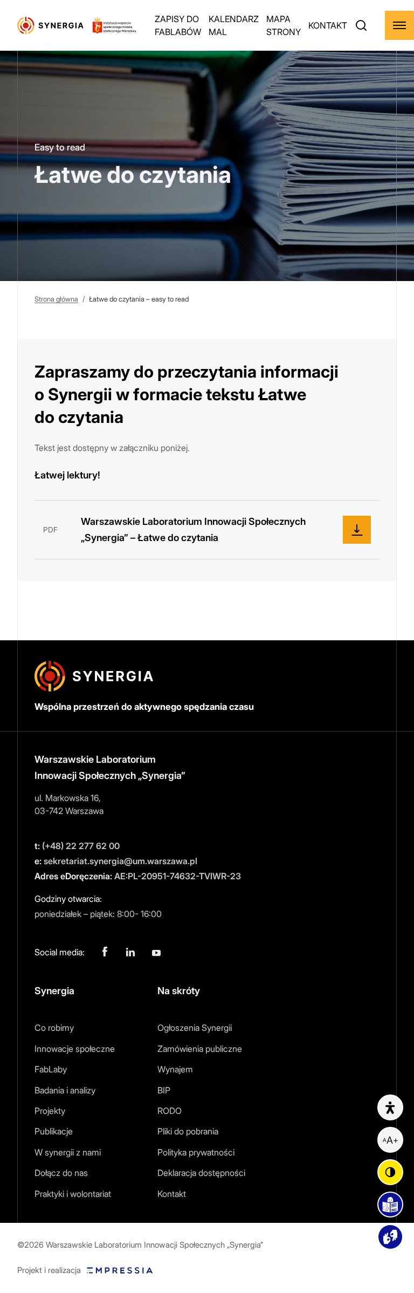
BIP (163, 1090)
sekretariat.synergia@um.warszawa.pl (115, 861)
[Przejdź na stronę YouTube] (156, 952)
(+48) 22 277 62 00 (77, 845)
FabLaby (50, 1069)
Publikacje (53, 1131)
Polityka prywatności (195, 1152)
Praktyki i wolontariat (72, 1193)
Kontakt (171, 1193)
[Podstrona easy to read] (390, 1204)
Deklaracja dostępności (201, 1172)
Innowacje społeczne (74, 1048)
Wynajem (175, 1069)
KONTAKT (327, 25)
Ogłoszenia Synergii (194, 1027)
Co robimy (54, 1027)
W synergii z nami (67, 1152)
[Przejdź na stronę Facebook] (104, 952)
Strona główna (56, 299)
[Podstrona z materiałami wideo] (390, 1237)
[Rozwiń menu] (399, 25)
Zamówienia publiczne (199, 1048)
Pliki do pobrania (187, 1131)
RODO (169, 1110)
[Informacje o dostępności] (390, 1107)
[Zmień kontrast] (390, 1172)
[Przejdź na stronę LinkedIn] (130, 952)
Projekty (49, 1110)
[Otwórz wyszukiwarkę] (361, 25)
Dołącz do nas (61, 1172)
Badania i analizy (64, 1090)
